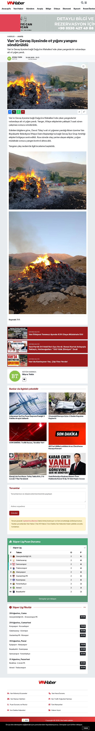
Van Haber (18, 9)
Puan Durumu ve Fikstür (18, 704)
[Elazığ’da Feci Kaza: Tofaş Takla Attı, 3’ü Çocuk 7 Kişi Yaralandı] (28, 464)
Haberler (11, 36)
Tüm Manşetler (57, 704)
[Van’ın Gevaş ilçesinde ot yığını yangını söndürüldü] (47, 85)
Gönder (14, 513)
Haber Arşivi (56, 710)
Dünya (57, 9)
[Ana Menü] (86, 3)
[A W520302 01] (47, 180)
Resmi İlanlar (89, 9)
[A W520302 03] (47, 262)
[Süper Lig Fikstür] (85, 607)
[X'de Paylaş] (14, 112)
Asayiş (40, 9)
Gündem (30, 9)
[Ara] (82, 3)
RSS (26, 720)
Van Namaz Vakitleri (17, 699)
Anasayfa (6, 9)
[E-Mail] (24, 379)
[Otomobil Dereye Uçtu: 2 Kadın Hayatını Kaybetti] (67, 403)
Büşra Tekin (28, 374)
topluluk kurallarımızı (30, 521)
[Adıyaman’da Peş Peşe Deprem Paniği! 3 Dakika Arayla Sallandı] (28, 403)
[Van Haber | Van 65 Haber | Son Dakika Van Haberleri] (16, 2)
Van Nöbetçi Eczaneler (18, 693)
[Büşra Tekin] (14, 376)
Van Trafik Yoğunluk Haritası (61, 699)
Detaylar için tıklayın (47, 599)
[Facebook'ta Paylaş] (9, 112)
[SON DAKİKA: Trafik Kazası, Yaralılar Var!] (28, 432)
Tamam (85, 728)
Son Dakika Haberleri (17, 710)
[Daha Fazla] (23, 112)
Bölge (48, 9)
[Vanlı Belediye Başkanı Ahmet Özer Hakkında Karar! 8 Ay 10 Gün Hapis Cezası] (67, 464)
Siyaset (76, 9)
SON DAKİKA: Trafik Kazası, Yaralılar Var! (26, 443)
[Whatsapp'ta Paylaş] (18, 112)
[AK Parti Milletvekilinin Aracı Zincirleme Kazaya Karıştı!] (67, 434)
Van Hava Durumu (58, 693)
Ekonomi (67, 9)
